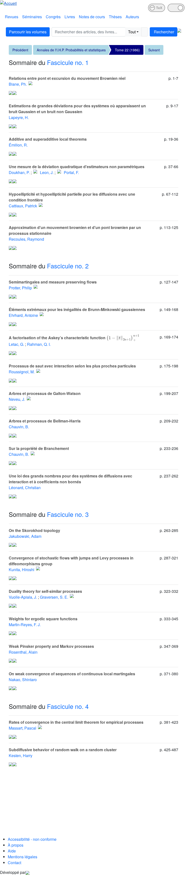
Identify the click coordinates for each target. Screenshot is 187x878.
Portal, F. (71, 172)
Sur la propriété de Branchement (39, 448)
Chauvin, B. (19, 427)
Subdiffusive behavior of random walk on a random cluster (63, 749)
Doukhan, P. (19, 172)
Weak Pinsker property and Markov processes (51, 646)
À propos (15, 845)
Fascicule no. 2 (68, 265)
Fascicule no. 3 (68, 514)
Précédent (20, 49)
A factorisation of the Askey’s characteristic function (70, 337)
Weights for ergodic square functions (43, 619)
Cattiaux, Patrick (23, 206)
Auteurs (132, 16)
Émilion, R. (18, 145)
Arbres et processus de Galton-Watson (45, 393)
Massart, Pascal (22, 728)
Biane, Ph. (18, 84)
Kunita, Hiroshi (21, 569)
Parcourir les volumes (28, 32)
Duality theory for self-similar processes (45, 591)
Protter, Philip (20, 288)
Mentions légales (22, 857)
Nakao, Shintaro (23, 679)
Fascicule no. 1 (68, 62)
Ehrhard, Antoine (23, 315)
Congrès (53, 16)
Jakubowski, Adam (25, 536)
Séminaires (32, 16)
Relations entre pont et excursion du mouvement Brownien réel (67, 78)
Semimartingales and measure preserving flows (53, 282)
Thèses (115, 16)
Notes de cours (92, 16)
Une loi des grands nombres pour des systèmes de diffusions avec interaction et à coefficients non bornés (70, 479)
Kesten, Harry (20, 755)
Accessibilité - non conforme (32, 839)
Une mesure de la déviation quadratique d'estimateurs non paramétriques (76, 166)
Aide (12, 851)
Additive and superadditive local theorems (48, 139)
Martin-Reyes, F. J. (25, 624)
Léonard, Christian (25, 487)
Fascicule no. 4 (68, 706)
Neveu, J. (17, 399)
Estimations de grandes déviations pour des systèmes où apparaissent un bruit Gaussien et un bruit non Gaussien (77, 108)
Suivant (154, 49)
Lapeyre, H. (19, 117)
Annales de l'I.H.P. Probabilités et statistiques (71, 49)
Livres (70, 16)
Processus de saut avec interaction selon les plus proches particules (72, 366)
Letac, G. (16, 344)
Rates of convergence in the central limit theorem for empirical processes (76, 722)
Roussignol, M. (22, 372)
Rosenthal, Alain (23, 652)
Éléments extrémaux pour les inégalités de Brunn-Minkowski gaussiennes (77, 309)
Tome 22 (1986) (127, 49)
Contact (14, 862)
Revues (11, 16)
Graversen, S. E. (54, 597)
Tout (132, 32)
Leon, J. (47, 172)
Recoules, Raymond (26, 239)
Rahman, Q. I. (39, 344)
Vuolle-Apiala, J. (23, 597)
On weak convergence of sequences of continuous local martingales (72, 674)
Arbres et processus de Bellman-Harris (45, 421)
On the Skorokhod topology (34, 530)
